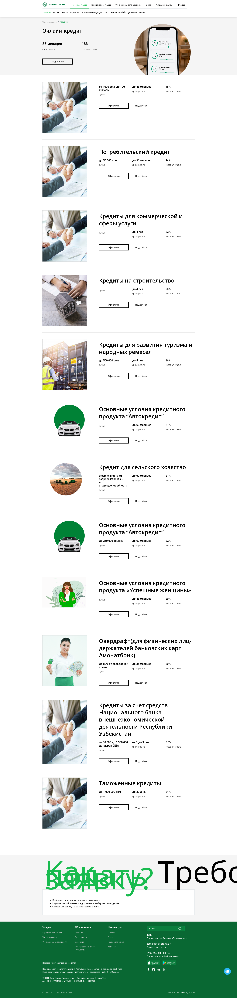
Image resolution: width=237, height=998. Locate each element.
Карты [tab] (56, 12)
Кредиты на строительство (136, 280)
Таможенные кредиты (130, 783)
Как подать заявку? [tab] (99, 875)
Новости (79, 932)
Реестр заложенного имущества (85, 948)
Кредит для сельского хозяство (142, 467)
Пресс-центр (81, 937)
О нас (110, 937)
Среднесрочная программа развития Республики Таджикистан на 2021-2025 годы (80, 972)
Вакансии (79, 942)
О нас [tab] (148, 5)
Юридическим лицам (52, 932)
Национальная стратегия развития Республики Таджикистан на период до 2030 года (82, 969)
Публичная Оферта (136, 12)
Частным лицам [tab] (79, 5)
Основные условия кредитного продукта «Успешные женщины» (145, 586)
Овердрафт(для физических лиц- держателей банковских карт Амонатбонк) (145, 648)
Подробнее (57, 61)
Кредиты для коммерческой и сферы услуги (141, 219)
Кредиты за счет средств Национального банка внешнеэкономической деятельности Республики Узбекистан (135, 719)
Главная (111, 932)
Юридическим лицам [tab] (101, 5)
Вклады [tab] (64, 12)
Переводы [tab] (75, 12)
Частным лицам (49, 22)
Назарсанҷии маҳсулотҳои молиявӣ (59, 963)
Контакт (112, 946)
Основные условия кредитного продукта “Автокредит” (142, 412)
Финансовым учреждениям (54, 942)
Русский (181, 5)
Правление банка (116, 942)
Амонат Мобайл (118, 12)
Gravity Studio (188, 992)
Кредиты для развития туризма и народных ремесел (145, 348)
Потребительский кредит (134, 152)
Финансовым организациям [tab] (128, 5)
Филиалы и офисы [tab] (164, 5)
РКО (106, 12)
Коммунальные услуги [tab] (92, 12)
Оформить (114, 105)
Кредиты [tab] (47, 12)
